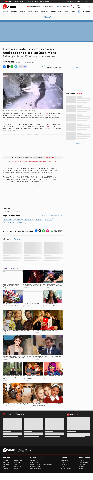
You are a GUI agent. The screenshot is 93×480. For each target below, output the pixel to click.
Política (36, 11)
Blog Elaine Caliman (35, 466)
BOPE (18, 219)
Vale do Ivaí (22, 11)
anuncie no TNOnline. (48, 157)
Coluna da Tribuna (34, 460)
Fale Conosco (64, 460)
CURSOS (36, 1)
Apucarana (5, 11)
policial (21, 222)
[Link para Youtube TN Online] (30, 450)
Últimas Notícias (18, 460)
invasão (39, 219)
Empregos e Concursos (56, 11)
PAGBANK (30, 1)
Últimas (73, 11)
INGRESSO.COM (17, 1)
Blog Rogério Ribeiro (35, 468)
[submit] (86, 6)
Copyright (63, 466)
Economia (16, 470)
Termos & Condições (66, 468)
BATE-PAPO (79, 1)
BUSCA (71, 1)
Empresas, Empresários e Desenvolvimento (41, 464)
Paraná (30, 11)
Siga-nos (21, 66)
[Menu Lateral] (89, 6)
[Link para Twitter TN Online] (23, 450)
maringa (48, 219)
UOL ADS (47, 1)
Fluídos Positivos (34, 462)
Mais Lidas (5, 460)
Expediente (64, 464)
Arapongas (14, 11)
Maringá (45, 113)
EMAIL (87, 1)
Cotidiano (5, 468)
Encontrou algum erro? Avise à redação (51, 215)
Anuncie (63, 462)
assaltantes (8, 219)
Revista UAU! (44, 11)
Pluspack (81, 468)
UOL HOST (24, 1)
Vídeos (66, 11)
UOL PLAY (41, 1)
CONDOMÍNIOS (28, 219)
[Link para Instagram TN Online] (26, 450)
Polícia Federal (9, 222)
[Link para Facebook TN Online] (19, 450)
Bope (47, 126)
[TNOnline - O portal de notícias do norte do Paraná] (9, 6)
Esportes (5, 470)
